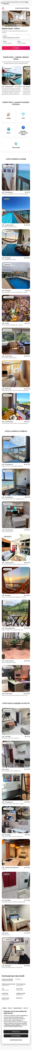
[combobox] (16, 38)
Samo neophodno (15, 1036)
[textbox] (9, 43)
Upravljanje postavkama (16, 1040)
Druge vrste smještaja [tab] (7, 979)
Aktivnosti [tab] (18, 979)
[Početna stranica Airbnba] (3, 8)
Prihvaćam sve (16, 1031)
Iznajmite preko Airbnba (22, 8)
